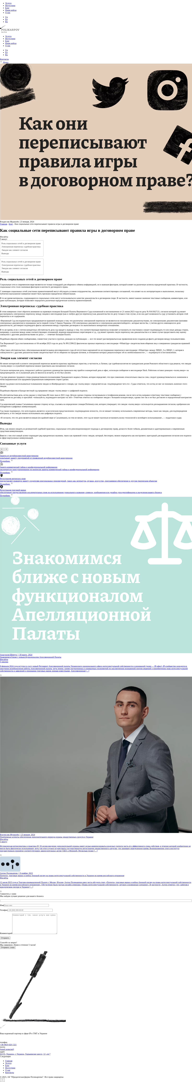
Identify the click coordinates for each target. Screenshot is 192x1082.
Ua (6, 17)
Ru (6, 22)
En (6, 19)
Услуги (8, 3)
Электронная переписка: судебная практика (20, 247)
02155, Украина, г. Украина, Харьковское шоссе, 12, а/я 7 (25, 1054)
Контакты (9, 1072)
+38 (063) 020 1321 (8, 1045)
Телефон (4, 910)
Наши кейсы (10, 10)
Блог (7, 8)
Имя (2, 905)
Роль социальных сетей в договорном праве (21, 243)
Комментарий (6, 933)
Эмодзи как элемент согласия (14, 250)
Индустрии (10, 5)
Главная (3, 224)
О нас (7, 12)
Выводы (5, 253)
